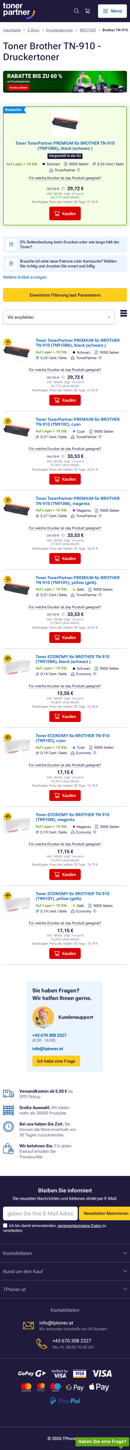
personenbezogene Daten (80, 1225)
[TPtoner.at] (19, 11)
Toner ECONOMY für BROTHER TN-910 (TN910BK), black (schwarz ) (72, 659)
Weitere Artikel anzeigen (25, 277)
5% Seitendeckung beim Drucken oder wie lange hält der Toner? (69, 244)
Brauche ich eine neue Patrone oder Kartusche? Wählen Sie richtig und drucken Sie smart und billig (68, 263)
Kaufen (69, 213)
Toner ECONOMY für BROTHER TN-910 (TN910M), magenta (72, 817)
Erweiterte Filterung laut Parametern (65, 295)
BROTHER (88, 30)
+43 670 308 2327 (49, 1035)
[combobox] (59, 317)
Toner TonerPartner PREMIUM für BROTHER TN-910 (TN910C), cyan (78, 422)
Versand (78, 194)
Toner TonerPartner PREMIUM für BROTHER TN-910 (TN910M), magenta (78, 501)
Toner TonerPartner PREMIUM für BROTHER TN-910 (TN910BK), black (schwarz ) (65, 145)
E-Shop (33, 30)
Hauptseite (12, 30)
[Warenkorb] (87, 11)
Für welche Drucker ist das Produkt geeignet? (65, 178)
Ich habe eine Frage (56, 1061)
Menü (116, 11)
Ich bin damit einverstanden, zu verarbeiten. (54, 1228)
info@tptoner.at (47, 1048)
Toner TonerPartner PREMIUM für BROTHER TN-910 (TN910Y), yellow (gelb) (78, 580)
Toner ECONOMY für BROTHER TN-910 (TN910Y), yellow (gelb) (72, 896)
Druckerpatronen (59, 30)
